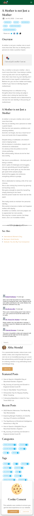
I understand (13, 511)
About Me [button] (7, 369)
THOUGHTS (23, 444)
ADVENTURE (18, 468)
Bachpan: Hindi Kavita (11, 239)
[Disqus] (17, 268)
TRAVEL (6, 464)
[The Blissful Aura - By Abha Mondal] (15, 2)
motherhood (25, 22)
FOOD (6, 452)
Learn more (26, 511)
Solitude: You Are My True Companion (16, 242)
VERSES (22, 448)
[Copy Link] (20, 33)
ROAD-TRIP (7, 468)
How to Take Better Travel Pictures (15, 390)
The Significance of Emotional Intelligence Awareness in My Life (17, 422)
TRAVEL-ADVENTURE (9, 444)
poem (5, 26)
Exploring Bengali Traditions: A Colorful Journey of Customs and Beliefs (16, 417)
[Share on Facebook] (14, 33)
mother (16, 22)
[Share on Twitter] (11, 33)
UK (15, 464)
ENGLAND (25, 464)
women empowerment (9, 29)
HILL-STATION (7, 472)
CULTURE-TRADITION (9, 448)
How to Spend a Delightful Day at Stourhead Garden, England (14, 380)
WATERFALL (7, 476)
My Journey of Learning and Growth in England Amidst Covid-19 (16, 385)
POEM (18, 472)
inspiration (7, 22)
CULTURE (18, 476)
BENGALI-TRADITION (9, 480)
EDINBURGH (22, 480)
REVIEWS (15, 452)
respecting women (15, 26)
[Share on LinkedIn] (17, 33)
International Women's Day (13, 236)
